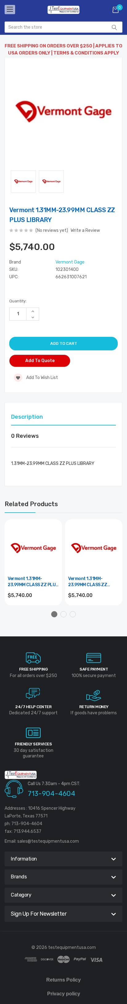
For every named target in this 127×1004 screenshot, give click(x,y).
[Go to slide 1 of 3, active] (54, 614)
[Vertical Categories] (10, 9)
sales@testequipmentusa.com (48, 841)
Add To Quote (40, 360)
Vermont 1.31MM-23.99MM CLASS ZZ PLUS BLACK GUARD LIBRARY (33, 582)
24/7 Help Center (33, 706)
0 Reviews (25, 436)
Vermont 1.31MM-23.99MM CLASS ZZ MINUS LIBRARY (87, 582)
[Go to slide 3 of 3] (73, 614)
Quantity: (18, 301)
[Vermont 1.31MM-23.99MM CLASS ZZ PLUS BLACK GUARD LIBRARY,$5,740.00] (33, 548)
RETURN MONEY (94, 706)
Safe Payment (94, 669)
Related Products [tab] (31, 504)
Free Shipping (33, 669)
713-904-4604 (51, 793)
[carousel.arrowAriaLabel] (33, 658)
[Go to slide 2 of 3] (63, 614)
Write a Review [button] (85, 230)
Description (27, 416)
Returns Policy (63, 979)
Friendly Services (33, 744)
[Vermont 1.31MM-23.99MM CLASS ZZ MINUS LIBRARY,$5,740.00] (93, 548)
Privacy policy (63, 993)
